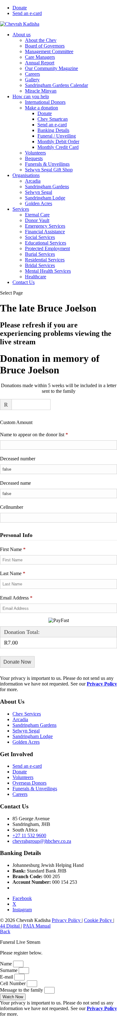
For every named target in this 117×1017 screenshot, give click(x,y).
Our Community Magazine (51, 68)
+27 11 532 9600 (29, 835)
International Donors (45, 102)
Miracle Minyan (40, 91)
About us (21, 34)
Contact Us (23, 282)
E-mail (7, 976)
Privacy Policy (67, 920)
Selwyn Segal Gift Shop (49, 169)
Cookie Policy (98, 920)
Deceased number (17, 458)
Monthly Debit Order (58, 141)
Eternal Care (37, 214)
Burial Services (40, 254)
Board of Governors (45, 45)
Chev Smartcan (52, 119)
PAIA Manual (37, 925)
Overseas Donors (29, 783)
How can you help (30, 96)
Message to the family (22, 990)
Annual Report (39, 62)
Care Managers (40, 57)
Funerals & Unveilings (47, 164)
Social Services (40, 237)
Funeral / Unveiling (56, 136)
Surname (9, 970)
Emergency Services (45, 226)
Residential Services (45, 259)
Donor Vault (37, 220)
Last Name (12, 573)
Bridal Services (40, 265)
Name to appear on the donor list (43, 434)
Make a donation (41, 107)
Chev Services (26, 713)
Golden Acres (38, 203)
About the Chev (40, 40)
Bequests (34, 158)
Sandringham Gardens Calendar (56, 85)
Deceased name (15, 483)
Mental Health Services (48, 271)
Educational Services (45, 242)
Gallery (32, 79)
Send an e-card (27, 13)
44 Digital (10, 925)
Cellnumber (11, 507)
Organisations (26, 175)
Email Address (16, 597)
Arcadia (33, 181)
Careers (32, 74)
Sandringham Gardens (47, 186)
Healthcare (35, 276)
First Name (13, 549)
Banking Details (53, 130)
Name (6, 963)
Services (20, 209)
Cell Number (13, 983)
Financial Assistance (45, 231)
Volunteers (35, 152)
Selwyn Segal (38, 192)
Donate (19, 7)
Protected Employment (47, 248)
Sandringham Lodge (45, 197)
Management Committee (49, 51)
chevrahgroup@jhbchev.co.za (41, 841)
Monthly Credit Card (58, 147)
